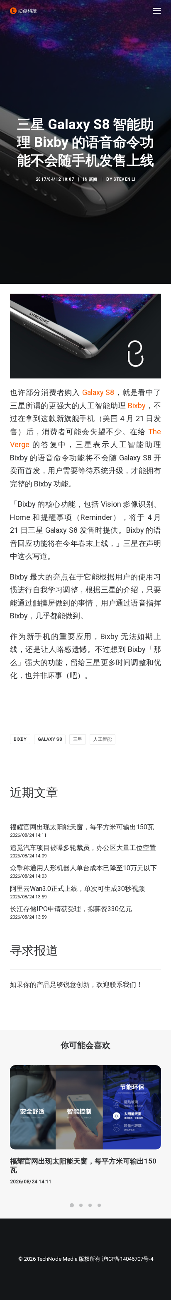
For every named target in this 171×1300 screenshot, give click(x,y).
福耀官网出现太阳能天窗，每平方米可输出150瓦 (82, 827)
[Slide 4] (99, 1205)
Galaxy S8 (98, 392)
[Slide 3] (90, 1205)
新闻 (93, 179)
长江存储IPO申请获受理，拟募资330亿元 (71, 909)
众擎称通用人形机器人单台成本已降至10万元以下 (83, 868)
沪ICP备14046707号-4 (127, 1259)
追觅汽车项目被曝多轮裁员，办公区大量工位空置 (83, 848)
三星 (77, 739)
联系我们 (123, 985)
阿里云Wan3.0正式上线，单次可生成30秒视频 (77, 889)
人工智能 (102, 739)
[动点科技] (23, 10)
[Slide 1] (71, 1205)
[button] (157, 11)
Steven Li (124, 179)
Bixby (137, 405)
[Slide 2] (81, 1205)
